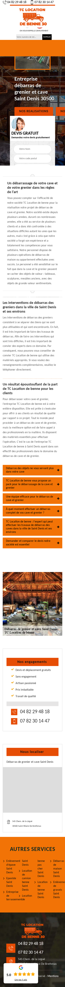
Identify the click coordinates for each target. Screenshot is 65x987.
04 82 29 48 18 (16, 2)
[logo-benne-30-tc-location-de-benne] (32, 16)
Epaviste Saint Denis (11, 882)
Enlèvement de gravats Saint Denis (57, 890)
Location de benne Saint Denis (42, 890)
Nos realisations (33, 111)
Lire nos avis (21, 980)
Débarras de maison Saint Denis (57, 869)
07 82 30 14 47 (44, 2)
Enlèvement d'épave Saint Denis (11, 867)
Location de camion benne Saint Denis (26, 880)
